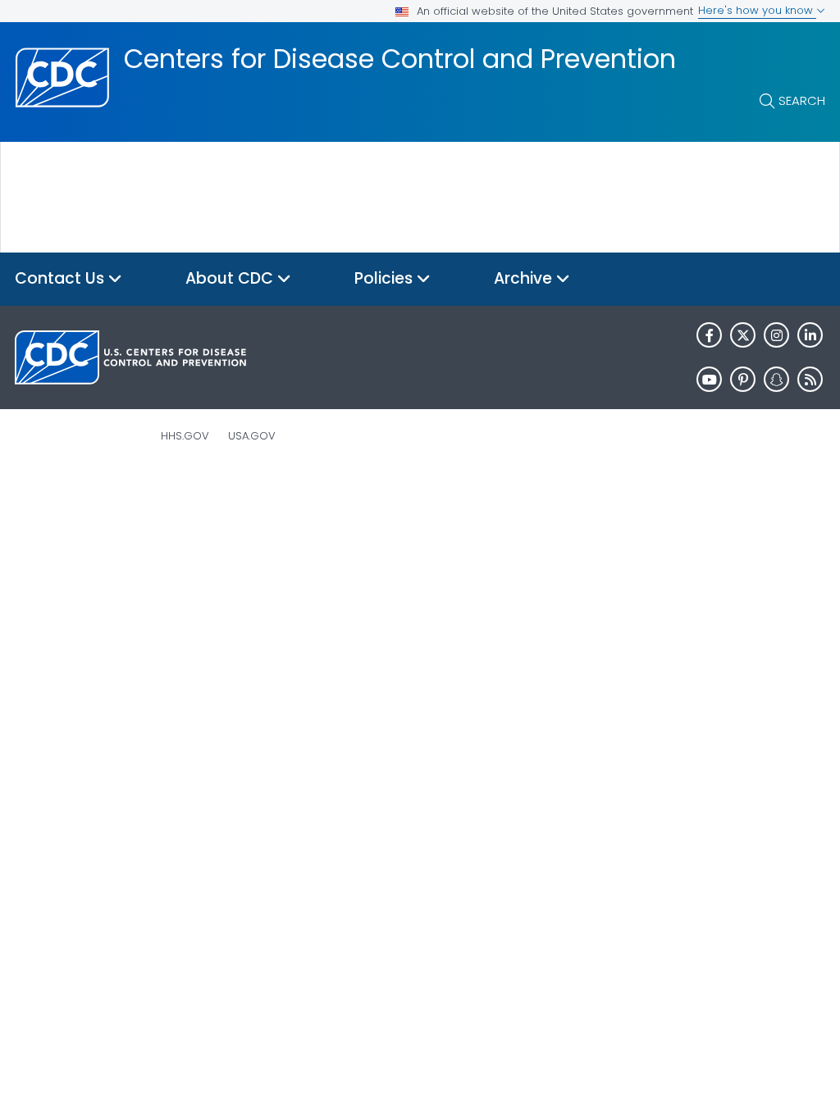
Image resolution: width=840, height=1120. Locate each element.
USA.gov (252, 436)
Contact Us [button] (61, 278)
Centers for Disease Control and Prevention (400, 59)
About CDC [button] (231, 278)
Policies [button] (385, 278)
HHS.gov (185, 436)
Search (801, 100)
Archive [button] (525, 278)
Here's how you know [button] (757, 10)
